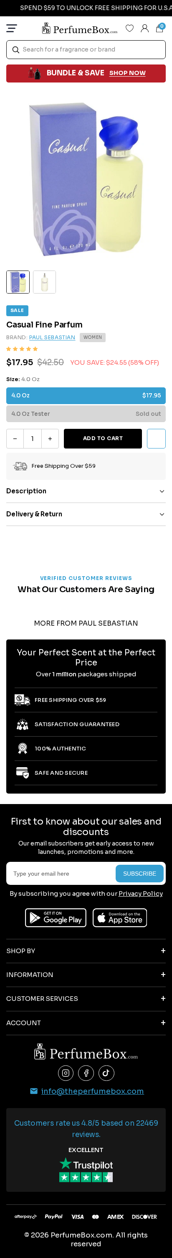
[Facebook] (86, 1073)
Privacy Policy (141, 893)
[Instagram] (66, 1073)
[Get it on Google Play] (55, 917)
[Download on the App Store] (120, 917)
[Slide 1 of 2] (18, 282)
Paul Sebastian (52, 337)
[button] (22, 349)
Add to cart (103, 438)
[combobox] (86, 49)
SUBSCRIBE (139, 873)
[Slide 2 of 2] (44, 282)
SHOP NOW (127, 73)
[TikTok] (106, 1073)
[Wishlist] (130, 28)
